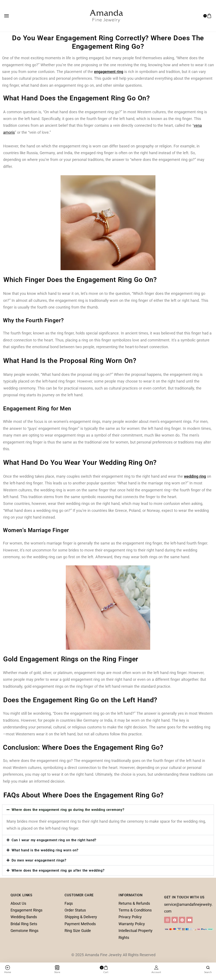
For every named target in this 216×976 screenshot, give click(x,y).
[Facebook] (174, 920)
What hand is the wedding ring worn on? (45, 850)
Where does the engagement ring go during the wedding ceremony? (68, 810)
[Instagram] (167, 920)
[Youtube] (189, 920)
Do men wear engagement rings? (39, 860)
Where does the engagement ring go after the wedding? (58, 870)
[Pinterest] (182, 920)
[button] (108, 810)
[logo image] (106, 15)
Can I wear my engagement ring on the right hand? (54, 840)
